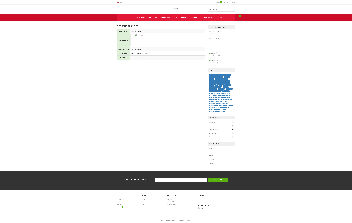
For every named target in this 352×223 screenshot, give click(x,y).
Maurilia (219, 31)
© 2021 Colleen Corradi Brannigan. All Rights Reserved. (176, 220)
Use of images (171, 209)
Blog (143, 201)
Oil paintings (213, 133)
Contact (144, 207)
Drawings (212, 136)
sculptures (212, 122)
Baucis (211, 148)
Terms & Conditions (172, 204)
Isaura (218, 38)
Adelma (211, 155)
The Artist (170, 199)
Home (143, 199)
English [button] (121, 2)
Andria (211, 163)
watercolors (212, 125)
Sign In (119, 204)
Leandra (211, 159)
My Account (120, 199)
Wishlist (120, 207)
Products (144, 204)
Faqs (168, 207)
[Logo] (176, 8)
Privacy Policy (171, 201)
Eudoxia (211, 152)
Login (118, 201)
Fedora (218, 53)
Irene (216, 46)
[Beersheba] (139, 44)
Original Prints (213, 129)
